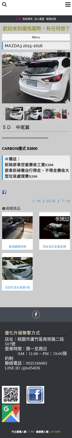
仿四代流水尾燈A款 (17, 287)
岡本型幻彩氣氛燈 (54, 246)
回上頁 (51, 201)
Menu (36, 37)
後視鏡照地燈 (17, 246)
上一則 (36, 201)
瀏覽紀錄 (51, 19)
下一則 (65, 201)
